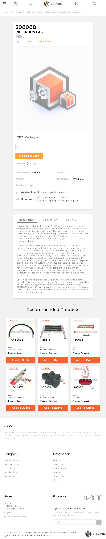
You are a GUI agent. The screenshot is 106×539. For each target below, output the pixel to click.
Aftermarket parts (12, 464)
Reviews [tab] (71, 219)
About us (57, 460)
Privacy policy (59, 476)
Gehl (40, 12)
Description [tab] (26, 219)
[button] (26, 145)
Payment (57, 472)
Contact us (58, 464)
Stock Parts (9, 476)
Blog (55, 480)
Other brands (10, 468)
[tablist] (53, 220)
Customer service (61, 468)
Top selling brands (12, 460)
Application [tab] (50, 219)
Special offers (10, 472)
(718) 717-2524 (12, 513)
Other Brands (16, 12)
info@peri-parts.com (16, 517)
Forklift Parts (30, 12)
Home (5, 12)
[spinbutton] (22, 147)
